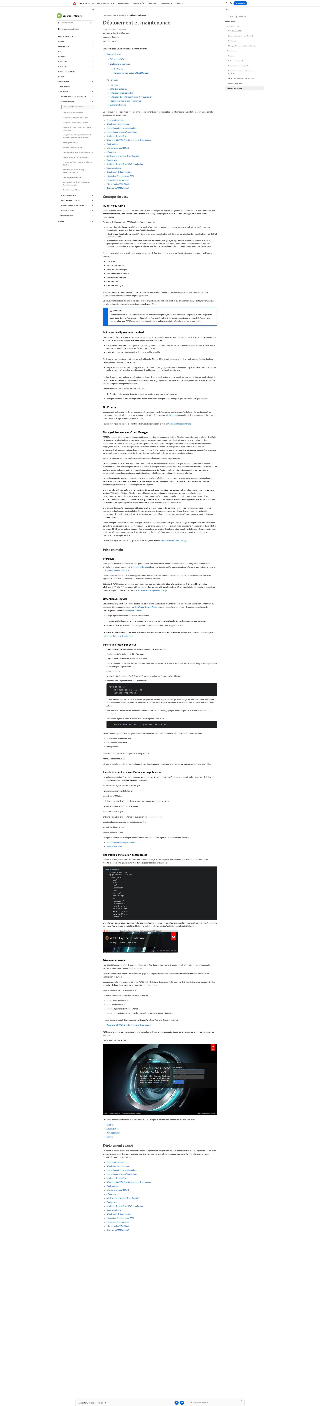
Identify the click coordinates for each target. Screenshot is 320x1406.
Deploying (115, 37)
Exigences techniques (115, 120)
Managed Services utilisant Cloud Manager (131, 73)
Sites (60, 52)
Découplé (61, 77)
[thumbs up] (176, 1403)
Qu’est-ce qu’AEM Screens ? (117, 188)
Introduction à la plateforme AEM (120, 176)
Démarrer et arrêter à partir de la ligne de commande (77, 128)
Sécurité (61, 42)
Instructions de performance (118, 180)
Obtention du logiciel (118, 89)
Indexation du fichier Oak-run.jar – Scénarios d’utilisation (74, 171)
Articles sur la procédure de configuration (123, 156)
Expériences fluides (67, 216)
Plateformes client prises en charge (152, 590)
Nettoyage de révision (70, 142)
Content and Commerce (66, 72)
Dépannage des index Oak (72, 177)
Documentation (109, 15)
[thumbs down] (182, 1403)
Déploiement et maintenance (73, 107)
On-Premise (118, 69)
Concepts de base (113, 54)
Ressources (62, 57)
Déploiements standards (120, 64)
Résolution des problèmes (116, 136)
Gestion (109, 1136)
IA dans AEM (62, 67)
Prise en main (112, 80)
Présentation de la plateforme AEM (73, 97)
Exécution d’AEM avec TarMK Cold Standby (78, 152)
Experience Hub (63, 47)
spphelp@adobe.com (133, 610)
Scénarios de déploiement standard (240, 36)
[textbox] (75, 22)
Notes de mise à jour (65, 37)
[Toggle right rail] (226, 9)
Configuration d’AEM (68, 195)
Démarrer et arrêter (118, 105)
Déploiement (64, 92)
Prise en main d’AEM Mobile (118, 184)
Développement (113, 1132)
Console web (111, 160)
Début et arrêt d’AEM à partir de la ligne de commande (128, 140)
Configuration (112, 144)
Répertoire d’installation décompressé (125, 101)
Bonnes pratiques (113, 168)
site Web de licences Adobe (146, 607)
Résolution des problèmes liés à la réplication (124, 164)
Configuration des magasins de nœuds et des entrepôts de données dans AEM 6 (77, 136)
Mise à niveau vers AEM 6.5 (117, 148)
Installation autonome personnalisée (121, 128)
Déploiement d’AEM (67, 102)
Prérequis (114, 85)
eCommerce (111, 152)
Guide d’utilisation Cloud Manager (173, 540)
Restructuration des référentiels (73, 205)
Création (110, 1125)
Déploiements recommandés (118, 124)
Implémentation (63, 82)
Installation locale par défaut (121, 93)
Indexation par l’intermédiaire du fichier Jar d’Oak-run (77, 163)
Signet (232, 16)
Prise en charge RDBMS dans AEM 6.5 (76, 157)
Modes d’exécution (114, 846)
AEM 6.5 (122, 15)
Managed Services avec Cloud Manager (242, 46)
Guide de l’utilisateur (138, 15)
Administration (112, 1128)
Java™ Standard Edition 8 (119, 570)
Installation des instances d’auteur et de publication (131, 97)
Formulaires (62, 62)
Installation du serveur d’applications (121, 132)
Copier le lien (242, 16)
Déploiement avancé (234, 88)
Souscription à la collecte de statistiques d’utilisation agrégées (76, 183)
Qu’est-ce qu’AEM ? (118, 59)
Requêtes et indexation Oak (72, 147)
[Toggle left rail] (93, 9)
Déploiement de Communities (118, 172)
